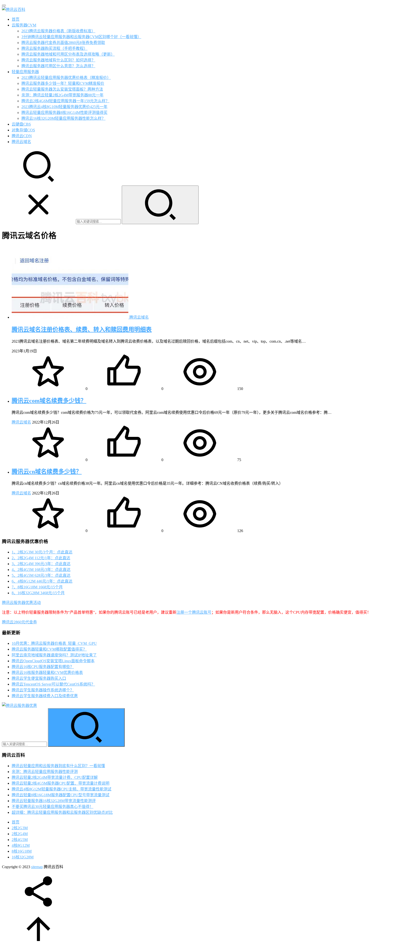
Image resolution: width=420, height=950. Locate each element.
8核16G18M (22, 851)
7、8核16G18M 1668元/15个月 (37, 587)
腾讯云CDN (22, 136)
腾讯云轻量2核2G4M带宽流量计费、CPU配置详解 (55, 777)
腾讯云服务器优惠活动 (21, 603)
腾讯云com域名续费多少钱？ (49, 401)
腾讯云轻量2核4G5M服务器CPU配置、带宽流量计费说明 (60, 783)
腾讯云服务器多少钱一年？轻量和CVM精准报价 (62, 83)
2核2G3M (20, 828)
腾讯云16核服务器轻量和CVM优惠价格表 (47, 672)
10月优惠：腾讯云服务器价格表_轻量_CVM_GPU (54, 643)
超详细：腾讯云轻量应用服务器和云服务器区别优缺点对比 (62, 812)
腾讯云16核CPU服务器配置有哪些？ (43, 667)
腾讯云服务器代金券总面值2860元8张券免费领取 (63, 43)
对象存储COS (23, 130)
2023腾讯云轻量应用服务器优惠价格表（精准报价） (66, 78)
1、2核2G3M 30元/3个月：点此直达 (42, 552)
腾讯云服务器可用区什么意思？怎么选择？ (58, 66)
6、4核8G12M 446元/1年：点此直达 (42, 581)
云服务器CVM (24, 25)
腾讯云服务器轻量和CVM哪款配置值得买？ (49, 649)
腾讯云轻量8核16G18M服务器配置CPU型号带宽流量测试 (60, 795)
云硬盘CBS (21, 124)
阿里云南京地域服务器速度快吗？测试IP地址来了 (54, 655)
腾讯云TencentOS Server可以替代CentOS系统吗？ (53, 684)
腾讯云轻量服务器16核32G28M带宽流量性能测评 (54, 801)
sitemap (37, 867)
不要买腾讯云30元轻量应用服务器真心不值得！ (52, 807)
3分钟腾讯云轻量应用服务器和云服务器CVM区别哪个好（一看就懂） (81, 37)
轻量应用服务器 (25, 72)
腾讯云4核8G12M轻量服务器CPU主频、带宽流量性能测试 (61, 789)
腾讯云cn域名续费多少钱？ (47, 471)
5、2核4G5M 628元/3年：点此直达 (41, 575)
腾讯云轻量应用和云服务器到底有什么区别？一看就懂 (58, 766)
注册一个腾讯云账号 (193, 612)
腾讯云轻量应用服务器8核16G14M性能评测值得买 (64, 112)
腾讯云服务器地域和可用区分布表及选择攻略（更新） (68, 54)
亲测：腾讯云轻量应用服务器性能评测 (45, 772)
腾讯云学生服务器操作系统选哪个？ (43, 690)
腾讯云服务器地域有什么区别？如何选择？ (58, 60)
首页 (15, 19)
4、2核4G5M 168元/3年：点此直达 (41, 570)
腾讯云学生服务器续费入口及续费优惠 (45, 696)
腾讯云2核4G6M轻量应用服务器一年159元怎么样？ (65, 101)
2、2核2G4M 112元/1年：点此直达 (41, 558)
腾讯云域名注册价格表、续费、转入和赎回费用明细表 (82, 329)
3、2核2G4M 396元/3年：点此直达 (41, 564)
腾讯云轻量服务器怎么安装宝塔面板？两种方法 (62, 89)
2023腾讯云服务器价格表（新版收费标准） (58, 31)
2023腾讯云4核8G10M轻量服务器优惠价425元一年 (64, 107)
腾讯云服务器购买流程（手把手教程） (54, 48)
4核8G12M (21, 845)
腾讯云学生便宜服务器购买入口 (39, 678)
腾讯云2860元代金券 (19, 622)
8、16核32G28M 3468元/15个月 (38, 593)
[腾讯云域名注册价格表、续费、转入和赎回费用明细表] (70, 317)
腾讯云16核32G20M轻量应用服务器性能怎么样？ (63, 118)
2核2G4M (20, 834)
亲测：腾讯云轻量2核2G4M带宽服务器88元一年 (62, 95)
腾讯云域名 (21, 142)
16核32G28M (23, 857)
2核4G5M (20, 840)
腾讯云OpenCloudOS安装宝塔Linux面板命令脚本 (53, 661)
